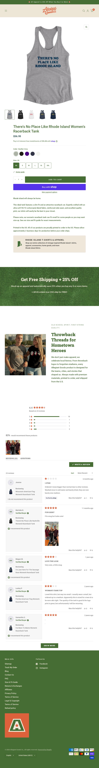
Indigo (27, 153)
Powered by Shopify (45, 750)
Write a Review (83, 465)
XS (16, 165)
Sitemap (8, 664)
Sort (72, 473)
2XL (48, 165)
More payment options (49, 192)
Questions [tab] (25, 459)
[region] (13, 447)
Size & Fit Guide (11, 682)
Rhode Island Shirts (32, 248)
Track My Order (11, 667)
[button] (49, 416)
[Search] (84, 10)
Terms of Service (11, 697)
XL (41, 165)
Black (21, 153)
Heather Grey (16, 153)
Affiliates (8, 690)
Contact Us (9, 675)
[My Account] (88, 10)
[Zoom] (86, 27)
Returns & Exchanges (13, 686)
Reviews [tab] (12, 459)
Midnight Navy (32, 153)
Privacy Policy (10, 693)
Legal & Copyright (12, 701)
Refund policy (10, 708)
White (38, 153)
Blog (7, 671)
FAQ (6, 679)
